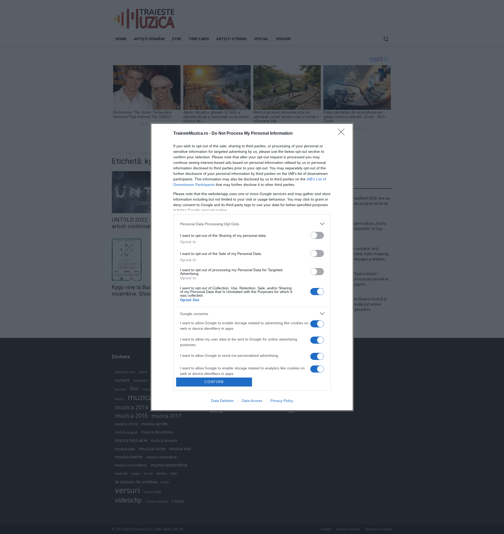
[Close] (343, 134)
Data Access (252, 401)
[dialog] (252, 266)
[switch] (317, 235)
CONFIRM (214, 382)
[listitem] (252, 224)
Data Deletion (222, 401)
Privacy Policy (281, 401)
